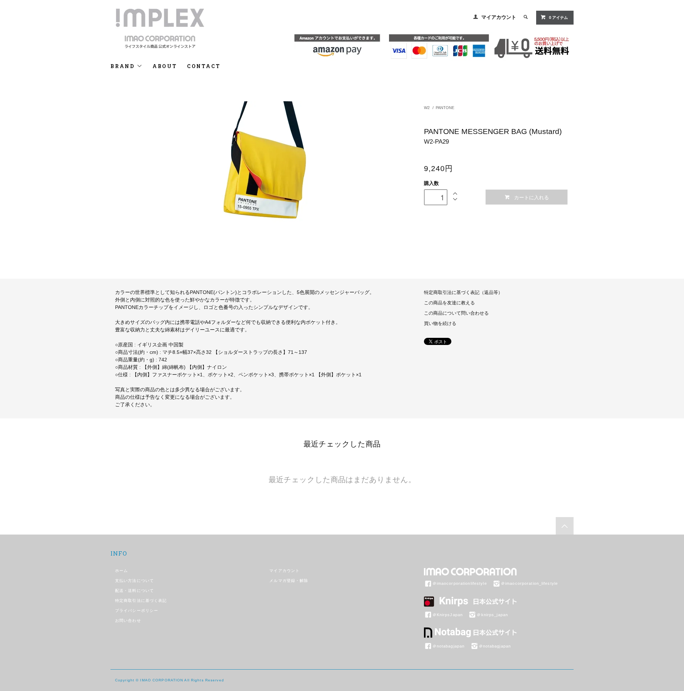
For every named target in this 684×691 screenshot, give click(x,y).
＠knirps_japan (492, 615)
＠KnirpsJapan (447, 615)
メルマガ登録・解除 (288, 580)
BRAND (123, 66)
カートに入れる (531, 197)
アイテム (558, 17)
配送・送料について (134, 590)
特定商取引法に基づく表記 (141, 600)
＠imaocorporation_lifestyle (529, 583)
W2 (427, 107)
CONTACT (204, 66)
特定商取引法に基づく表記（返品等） (463, 292)
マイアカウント (498, 17)
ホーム (121, 570)
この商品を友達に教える (449, 302)
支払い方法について (134, 580)
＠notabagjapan (448, 646)
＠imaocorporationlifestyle (459, 583)
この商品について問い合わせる (456, 313)
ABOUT (164, 66)
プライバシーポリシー (136, 610)
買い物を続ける (440, 323)
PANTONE (445, 107)
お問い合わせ (128, 620)
